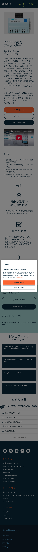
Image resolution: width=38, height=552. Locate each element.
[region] (19, 276)
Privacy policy (19, 277)
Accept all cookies (19, 282)
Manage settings (19, 287)
